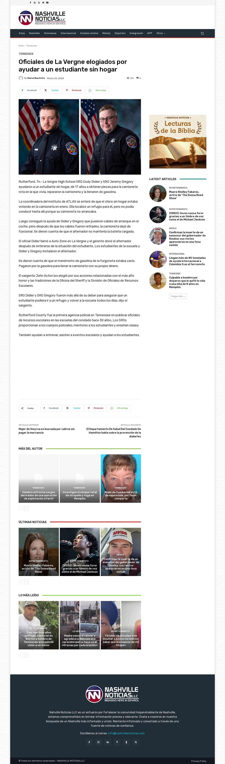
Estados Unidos (38, 628)
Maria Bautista (36, 78)
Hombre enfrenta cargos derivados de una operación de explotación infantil (39, 495)
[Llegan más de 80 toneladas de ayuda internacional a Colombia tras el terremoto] (157, 259)
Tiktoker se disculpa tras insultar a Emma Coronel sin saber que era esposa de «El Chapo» (121, 640)
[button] (202, 33)
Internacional (177, 254)
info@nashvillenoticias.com (126, 733)
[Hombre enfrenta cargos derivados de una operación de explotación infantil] (39, 478)
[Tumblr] (126, 742)
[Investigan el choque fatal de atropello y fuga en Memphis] (80, 478)
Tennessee (31, 45)
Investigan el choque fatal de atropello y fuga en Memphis (80, 495)
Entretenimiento (38, 561)
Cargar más (176, 296)
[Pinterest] (117, 742)
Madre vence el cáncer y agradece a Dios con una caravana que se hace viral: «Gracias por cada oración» (80, 640)
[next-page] (26, 508)
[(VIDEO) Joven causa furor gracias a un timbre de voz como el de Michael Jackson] (80, 552)
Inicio (21, 45)
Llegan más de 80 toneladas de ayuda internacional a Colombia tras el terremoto (187, 261)
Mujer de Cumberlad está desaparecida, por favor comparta (121, 495)
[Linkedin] (107, 742)
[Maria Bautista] (21, 78)
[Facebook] (30, 3)
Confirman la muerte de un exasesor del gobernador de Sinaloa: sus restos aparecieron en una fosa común (121, 565)
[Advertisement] (80, 369)
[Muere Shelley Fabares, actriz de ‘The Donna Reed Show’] (39, 552)
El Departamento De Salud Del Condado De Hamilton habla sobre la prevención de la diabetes (113, 432)
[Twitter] (39, 3)
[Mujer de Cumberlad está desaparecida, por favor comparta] (121, 478)
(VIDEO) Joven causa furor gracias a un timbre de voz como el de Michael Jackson (80, 568)
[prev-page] (21, 508)
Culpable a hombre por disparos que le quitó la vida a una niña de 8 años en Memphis (187, 282)
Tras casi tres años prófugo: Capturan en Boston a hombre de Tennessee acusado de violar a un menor (39, 639)
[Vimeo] (43, 3)
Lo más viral (79, 631)
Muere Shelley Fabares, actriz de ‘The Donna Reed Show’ (39, 568)
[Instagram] (35, 3)
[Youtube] (47, 3)
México (120, 555)
